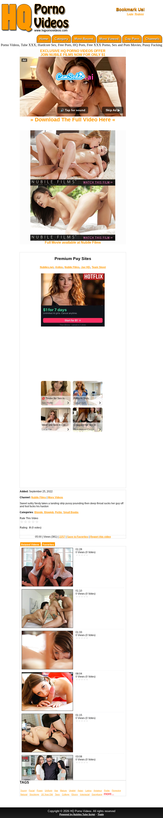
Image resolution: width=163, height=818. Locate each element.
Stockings (34, 794)
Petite (58, 512)
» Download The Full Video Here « (72, 119)
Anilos (59, 267)
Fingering (116, 790)
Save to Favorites (77, 536)
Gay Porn (132, 39)
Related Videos (30, 544)
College (65, 794)
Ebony (75, 794)
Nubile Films (72, 267)
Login (130, 14)
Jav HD (85, 267)
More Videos (55, 497)
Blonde (38, 512)
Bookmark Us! (130, 9)
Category (61, 39)
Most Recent (83, 39)
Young (23, 790)
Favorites (48, 544)
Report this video (100, 536)
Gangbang (97, 794)
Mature (63, 790)
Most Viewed (109, 39)
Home (43, 39)
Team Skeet (99, 267)
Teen (57, 794)
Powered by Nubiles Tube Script (77, 814)
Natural (23, 794)
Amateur (98, 790)
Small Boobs (71, 512)
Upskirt (72, 790)
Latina (88, 790)
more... (109, 794)
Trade (101, 814)
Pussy (40, 790)
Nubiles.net (46, 267)
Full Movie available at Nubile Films (73, 242)
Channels (152, 39)
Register (139, 14)
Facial (32, 790)
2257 (62, 536)
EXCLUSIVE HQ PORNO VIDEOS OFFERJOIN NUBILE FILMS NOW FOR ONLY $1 (72, 53)
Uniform (48, 790)
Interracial (85, 794)
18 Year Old (47, 794)
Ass (56, 790)
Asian (80, 790)
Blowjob (49, 512)
